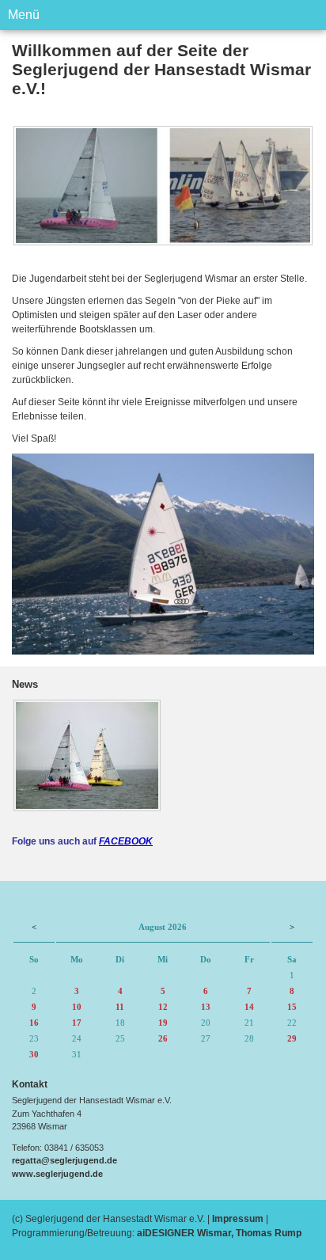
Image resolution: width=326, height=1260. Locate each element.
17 (77, 1022)
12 (163, 1006)
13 (205, 1006)
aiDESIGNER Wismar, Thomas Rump (219, 1233)
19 (163, 1022)
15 (292, 1006)
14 (249, 1006)
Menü (24, 14)
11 (120, 1006)
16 (34, 1022)
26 (163, 1038)
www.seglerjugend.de (57, 1173)
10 (77, 1006)
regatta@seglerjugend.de (64, 1160)
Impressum (237, 1218)
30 (34, 1054)
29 (292, 1038)
